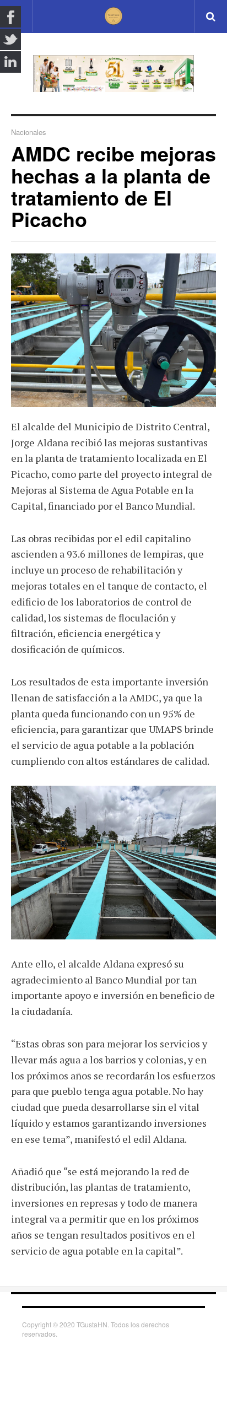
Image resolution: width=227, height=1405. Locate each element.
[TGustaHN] (113, 16)
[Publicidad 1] (113, 73)
